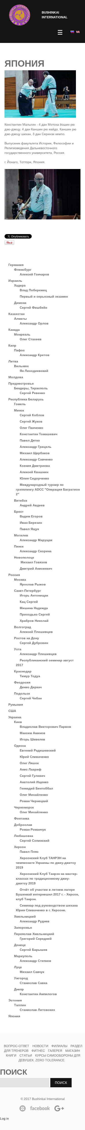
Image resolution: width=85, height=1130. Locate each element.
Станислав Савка (33, 983)
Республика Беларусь (26, 399)
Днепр (19, 989)
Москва (20, 579)
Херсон (20, 847)
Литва (13, 361)
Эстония (15, 1000)
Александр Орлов (34, 323)
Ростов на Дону (26, 638)
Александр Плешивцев (38, 654)
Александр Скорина (35, 551)
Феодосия (22, 682)
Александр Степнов (35, 961)
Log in (4, 1118)
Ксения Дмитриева (35, 466)
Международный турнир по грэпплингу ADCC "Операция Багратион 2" (48, 489)
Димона (20, 303)
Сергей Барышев (33, 949)
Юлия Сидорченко (34, 478)
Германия (16, 265)
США (12, 711)
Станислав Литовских (37, 1010)
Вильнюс (21, 366)
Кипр (12, 345)
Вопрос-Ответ (16, 1046)
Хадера (20, 285)
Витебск (20, 500)
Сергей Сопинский (34, 840)
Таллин (20, 1005)
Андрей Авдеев (32, 505)
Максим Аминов (32, 733)
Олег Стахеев (30, 339)
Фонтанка (21, 818)
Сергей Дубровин (34, 643)
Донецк (20, 945)
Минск (19, 410)
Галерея (55, 1050)
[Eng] (77, 31)
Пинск (19, 546)
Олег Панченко (31, 428)
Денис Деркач (31, 687)
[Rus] (72, 31)
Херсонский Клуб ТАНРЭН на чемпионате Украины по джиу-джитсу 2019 (46, 862)
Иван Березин (31, 522)
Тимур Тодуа (30, 676)
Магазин (72, 1050)
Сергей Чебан (31, 698)
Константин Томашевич (38, 434)
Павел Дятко (30, 440)
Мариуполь (23, 956)
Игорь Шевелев (32, 739)
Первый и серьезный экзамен (44, 296)
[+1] (55, 236)
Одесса (20, 745)
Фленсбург (23, 269)
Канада (14, 329)
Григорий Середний (36, 938)
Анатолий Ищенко (34, 782)
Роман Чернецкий (34, 801)
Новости (40, 1046)
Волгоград (22, 627)
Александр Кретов (34, 355)
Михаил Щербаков (35, 453)
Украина (14, 717)
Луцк (18, 967)
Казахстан (16, 314)
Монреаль (22, 334)
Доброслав (23, 825)
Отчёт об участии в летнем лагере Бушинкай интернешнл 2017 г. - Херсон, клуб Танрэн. (47, 894)
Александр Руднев (34, 921)
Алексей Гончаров (34, 274)
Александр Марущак (36, 540)
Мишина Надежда (34, 608)
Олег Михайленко (34, 794)
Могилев (21, 535)
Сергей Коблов (32, 415)
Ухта (17, 649)
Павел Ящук (29, 529)
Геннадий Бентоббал (36, 788)
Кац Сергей (29, 602)
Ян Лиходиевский (34, 371)
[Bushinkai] (19, 15)
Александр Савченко (36, 459)
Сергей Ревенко (32, 393)
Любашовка (23, 836)
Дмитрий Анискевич (36, 568)
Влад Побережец (33, 290)
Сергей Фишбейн (33, 307)
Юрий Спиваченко (34, 757)
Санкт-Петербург (27, 590)
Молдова (15, 377)
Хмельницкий (25, 916)
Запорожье (23, 927)
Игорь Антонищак (34, 595)
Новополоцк (24, 557)
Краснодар (23, 671)
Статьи (25, 1055)
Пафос (19, 350)
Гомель (20, 404)
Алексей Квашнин (34, 472)
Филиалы (59, 1046)
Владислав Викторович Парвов (45, 726)
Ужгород (21, 978)
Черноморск (24, 807)
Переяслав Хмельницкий (34, 934)
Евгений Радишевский (38, 750)
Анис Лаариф (30, 769)
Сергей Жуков (31, 421)
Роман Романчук (33, 829)
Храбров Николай (34, 621)
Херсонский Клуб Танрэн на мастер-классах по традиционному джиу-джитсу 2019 (47, 878)
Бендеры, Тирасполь (31, 388)
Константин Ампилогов (38, 994)
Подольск (22, 693)
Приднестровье (21, 383)
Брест (19, 511)
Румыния (15, 704)
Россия (14, 575)
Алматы (20, 318)
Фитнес (39, 1050)
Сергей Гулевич (32, 776)
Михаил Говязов (33, 562)
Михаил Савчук (32, 972)
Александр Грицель (35, 447)
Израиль (15, 280)
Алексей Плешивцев (36, 632)
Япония (14, 1016)
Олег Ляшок (29, 763)
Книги (11, 1055)
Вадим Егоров (31, 516)
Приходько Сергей (35, 614)
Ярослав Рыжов (33, 584)
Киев (18, 722)
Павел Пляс (29, 851)
